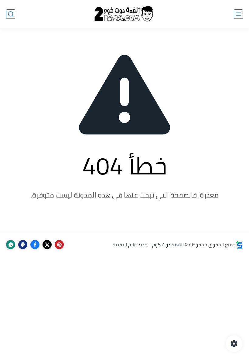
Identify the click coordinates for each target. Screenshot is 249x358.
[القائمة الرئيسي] (238, 14)
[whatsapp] (10, 244)
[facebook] (34, 244)
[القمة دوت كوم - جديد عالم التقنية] (124, 14)
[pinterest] (59, 244)
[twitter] (47, 244)
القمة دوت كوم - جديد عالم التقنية (148, 244)
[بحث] (10, 14)
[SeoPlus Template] (239, 245)
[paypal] (22, 244)
